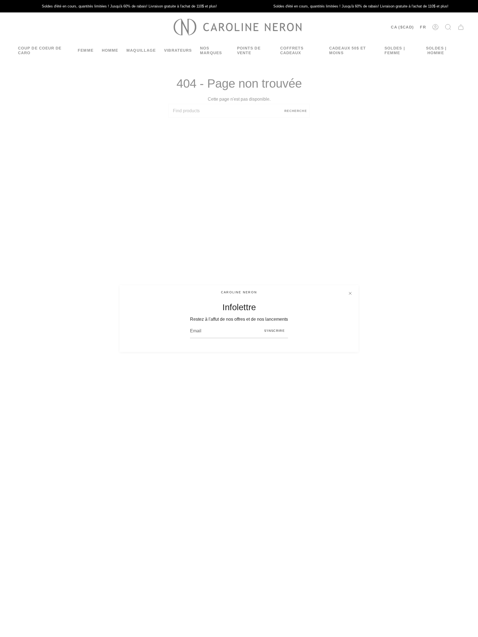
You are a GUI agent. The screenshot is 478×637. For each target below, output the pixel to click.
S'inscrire (274, 330)
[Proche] (350, 293)
